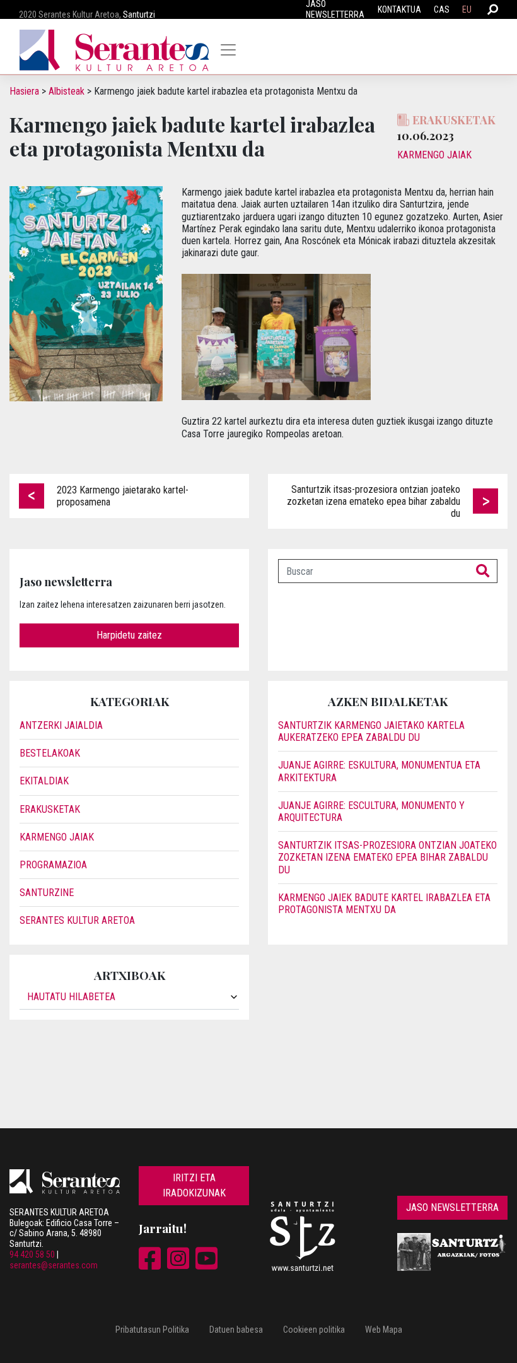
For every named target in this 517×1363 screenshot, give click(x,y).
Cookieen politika (314, 1330)
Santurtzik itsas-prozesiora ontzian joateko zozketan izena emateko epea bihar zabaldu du (373, 501)
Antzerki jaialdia (61, 725)
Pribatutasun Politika (152, 1330)
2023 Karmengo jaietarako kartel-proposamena (123, 496)
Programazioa (53, 865)
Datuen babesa (236, 1330)
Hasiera (24, 91)
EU (467, 9)
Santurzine (47, 893)
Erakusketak (50, 809)
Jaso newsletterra (452, 1207)
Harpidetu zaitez (129, 635)
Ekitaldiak (44, 781)
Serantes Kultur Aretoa (77, 920)
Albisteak (66, 91)
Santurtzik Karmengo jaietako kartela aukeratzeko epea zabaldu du (371, 731)
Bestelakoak (50, 753)
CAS (442, 9)
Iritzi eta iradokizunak (194, 1185)
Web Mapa (383, 1330)
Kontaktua (399, 9)
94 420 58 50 (32, 1254)
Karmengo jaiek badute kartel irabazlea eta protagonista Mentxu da (384, 904)
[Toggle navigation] (228, 50)
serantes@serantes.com (53, 1265)
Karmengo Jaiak (434, 155)
